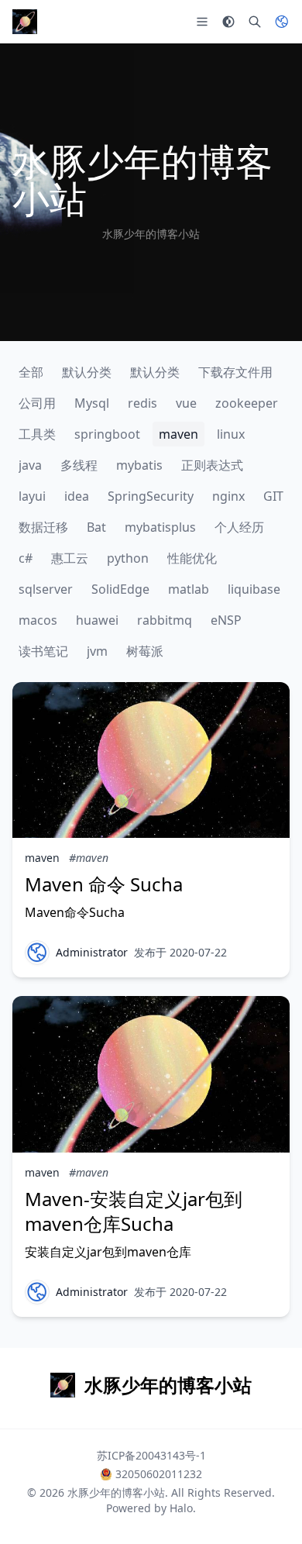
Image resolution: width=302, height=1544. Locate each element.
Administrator (92, 952)
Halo (181, 1508)
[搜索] (255, 22)
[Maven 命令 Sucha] (151, 760)
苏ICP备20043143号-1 (151, 1455)
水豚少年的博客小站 (116, 1492)
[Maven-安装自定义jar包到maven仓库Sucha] (151, 1074)
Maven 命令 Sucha (104, 884)
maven (42, 857)
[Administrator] (37, 952)
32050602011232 (158, 1473)
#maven (88, 857)
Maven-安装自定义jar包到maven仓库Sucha (133, 1211)
